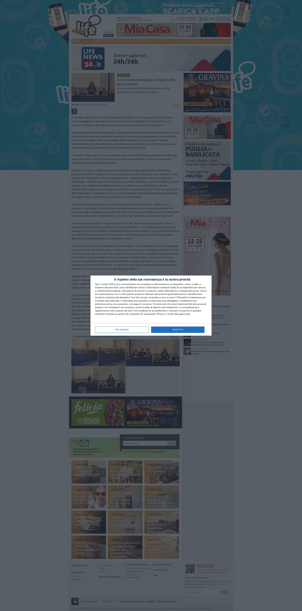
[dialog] (151, 305)
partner (117, 284)
